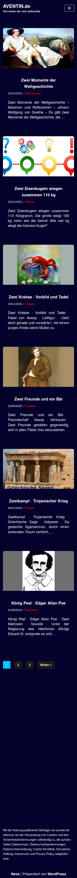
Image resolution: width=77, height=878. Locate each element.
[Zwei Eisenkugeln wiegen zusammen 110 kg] (38, 156)
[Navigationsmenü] (69, 8)
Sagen (30, 508)
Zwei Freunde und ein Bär (38, 399)
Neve (15, 873)
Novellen (32, 610)
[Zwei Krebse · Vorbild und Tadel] (38, 265)
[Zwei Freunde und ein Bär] (38, 367)
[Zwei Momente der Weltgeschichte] (38, 48)
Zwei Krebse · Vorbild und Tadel (39, 297)
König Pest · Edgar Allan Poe (38, 603)
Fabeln (30, 304)
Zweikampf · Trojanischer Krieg (38, 501)
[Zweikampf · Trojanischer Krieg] (38, 469)
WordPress (57, 873)
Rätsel (30, 201)
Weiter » (46, 664)
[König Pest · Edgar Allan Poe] (38, 571)
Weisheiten (33, 93)
